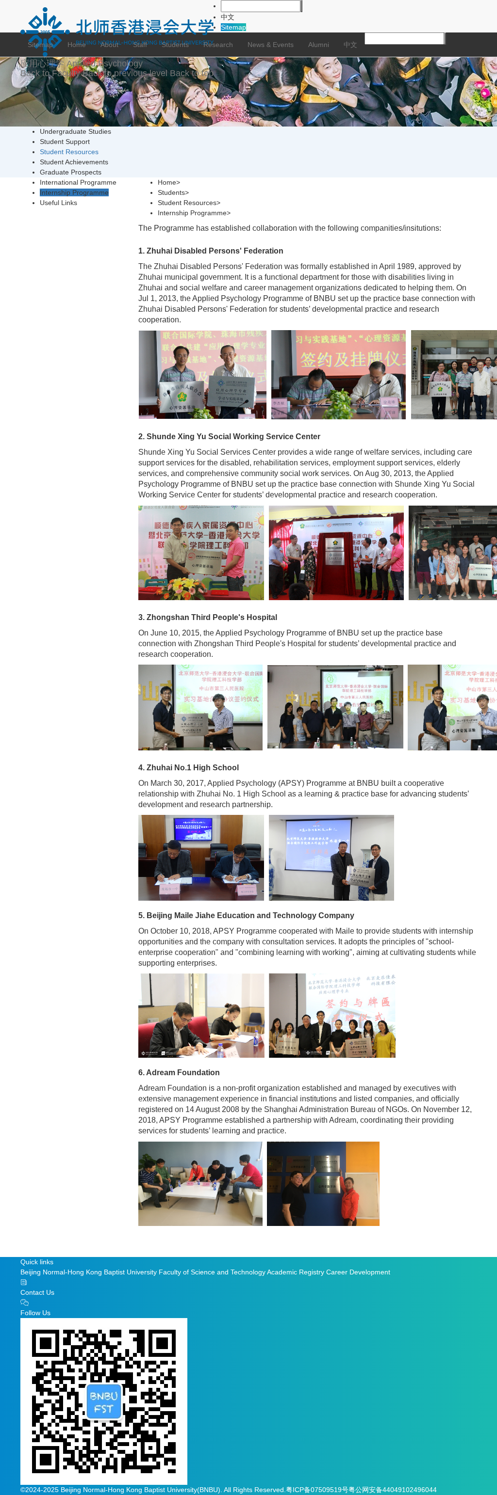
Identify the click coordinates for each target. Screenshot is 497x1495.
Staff (140, 44)
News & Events (271, 44)
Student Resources (69, 152)
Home (76, 44)
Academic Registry (295, 1272)
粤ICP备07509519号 (317, 1490)
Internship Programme (74, 192)
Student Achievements (74, 162)
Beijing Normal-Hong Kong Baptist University (88, 1272)
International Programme (78, 182)
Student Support (65, 141)
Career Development (358, 1272)
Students (175, 44)
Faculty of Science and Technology (212, 1272)
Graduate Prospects (70, 172)
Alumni (318, 44)
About (109, 44)
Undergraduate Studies (75, 131)
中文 (227, 17)
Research (218, 44)
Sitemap (233, 27)
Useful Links (58, 203)
